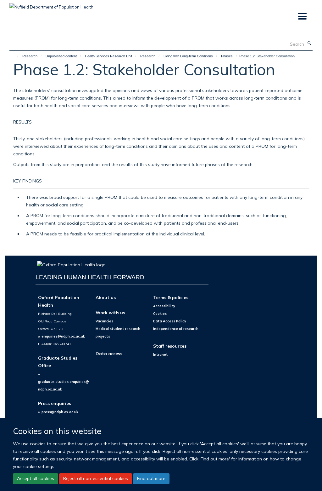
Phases (227, 56)
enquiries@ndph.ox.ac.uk (63, 336)
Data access (109, 353)
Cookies (160, 313)
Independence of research (175, 328)
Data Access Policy (169, 321)
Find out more (151, 478)
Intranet (160, 354)
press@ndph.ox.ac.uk (60, 412)
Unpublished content (61, 56)
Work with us (110, 312)
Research (29, 56)
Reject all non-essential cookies (95, 478)
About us (106, 297)
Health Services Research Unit (108, 56)
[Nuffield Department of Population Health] (51, 4)
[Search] (309, 43)
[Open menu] (302, 16)
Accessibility (164, 306)
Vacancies (104, 321)
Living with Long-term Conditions (188, 56)
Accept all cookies (35, 478)
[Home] (15, 56)
